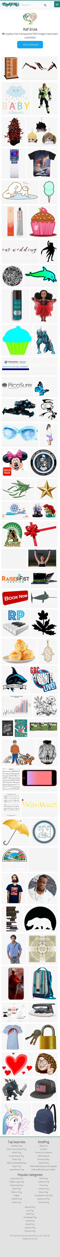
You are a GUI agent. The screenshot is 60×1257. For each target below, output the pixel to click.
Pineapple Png (30, 1217)
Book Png (30, 1224)
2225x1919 (39, 715)
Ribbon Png (17, 1192)
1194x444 (7, 373)
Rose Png (16, 1188)
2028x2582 (37, 321)
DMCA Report (43, 1156)
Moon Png (43, 1192)
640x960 (7, 962)
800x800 (39, 395)
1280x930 (7, 715)
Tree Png (43, 1185)
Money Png (30, 1207)
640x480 (7, 1074)
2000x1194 (8, 518)
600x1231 (45, 202)
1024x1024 (37, 999)
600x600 (42, 764)
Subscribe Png (16, 1178)
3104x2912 (8, 869)
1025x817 (34, 1099)
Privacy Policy (44, 1159)
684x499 (7, 662)
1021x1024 (37, 635)
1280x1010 (31, 1048)
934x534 (45, 261)
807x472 (7, 498)
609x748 (7, 545)
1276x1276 (8, 1133)
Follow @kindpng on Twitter (43, 1169)
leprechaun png (16, 1169)
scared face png (16, 1156)
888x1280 (7, 78)
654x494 (29, 930)
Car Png (30, 1210)
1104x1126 (8, 692)
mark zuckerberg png (16, 1162)
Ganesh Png (29, 1227)
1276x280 (7, 261)
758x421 (40, 1074)
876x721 (34, 869)
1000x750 (29, 545)
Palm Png (43, 1178)
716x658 (7, 635)
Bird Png (30, 1214)
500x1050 (7, 930)
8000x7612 (42, 498)
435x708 (7, 236)
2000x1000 (31, 285)
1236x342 (36, 373)
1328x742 (7, 419)
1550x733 (7, 445)
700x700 (33, 1020)
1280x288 (27, 815)
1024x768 (35, 475)
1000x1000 (33, 145)
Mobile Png (16, 1198)
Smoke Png (43, 1188)
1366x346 (27, 78)
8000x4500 (8, 586)
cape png (16, 1166)
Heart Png (16, 1202)
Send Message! (30, 44)
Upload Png (43, 1162)
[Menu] (57, 4)
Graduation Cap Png (43, 1195)
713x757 (7, 475)
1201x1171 (33, 177)
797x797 (33, 962)
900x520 (7, 764)
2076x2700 (38, 1133)
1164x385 (35, 736)
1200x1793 (40, 354)
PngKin (16, 1195)
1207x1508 (46, 445)
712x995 (7, 145)
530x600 (44, 419)
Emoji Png (30, 1220)
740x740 (27, 789)
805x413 (7, 606)
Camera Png (43, 1181)
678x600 (7, 567)
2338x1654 (37, 606)
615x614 (35, 692)
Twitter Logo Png (16, 1181)
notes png (16, 1152)
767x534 (7, 736)
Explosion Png (43, 1198)
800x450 (7, 202)
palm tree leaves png (16, 1149)
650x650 (7, 902)
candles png (16, 1145)
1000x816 (7, 1020)
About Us (43, 1145)
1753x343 (7, 395)
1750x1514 (8, 285)
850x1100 (7, 789)
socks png (16, 1159)
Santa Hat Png (16, 1185)
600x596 (7, 354)
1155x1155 (8, 1048)
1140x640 (33, 567)
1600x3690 (38, 113)
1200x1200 (8, 321)
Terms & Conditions (43, 1152)
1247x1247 (37, 844)
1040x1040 (8, 177)
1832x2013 (35, 236)
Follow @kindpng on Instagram (43, 1166)
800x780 (7, 844)
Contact (43, 1149)
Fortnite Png (43, 1202)
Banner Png (30, 1231)
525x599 (7, 113)
